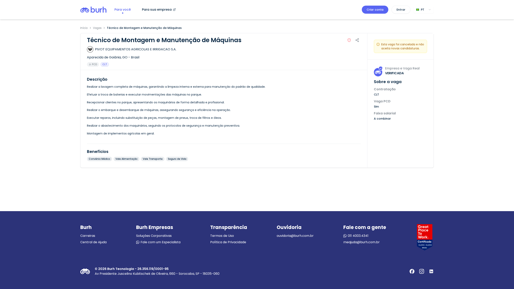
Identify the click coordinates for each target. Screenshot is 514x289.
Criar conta (375, 10)
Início (84, 28)
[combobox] (424, 9)
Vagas (97, 28)
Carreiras (87, 235)
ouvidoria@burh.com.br (295, 235)
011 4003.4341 (358, 235)
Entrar (401, 10)
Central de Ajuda (93, 242)
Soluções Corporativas (154, 235)
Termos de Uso (222, 235)
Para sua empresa (157, 9)
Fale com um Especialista (161, 242)
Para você (122, 9)
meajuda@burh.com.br (361, 242)
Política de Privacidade (228, 242)
